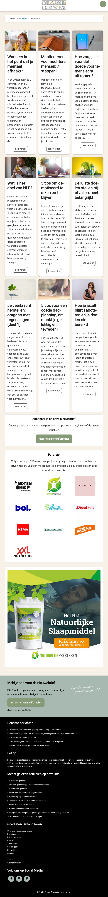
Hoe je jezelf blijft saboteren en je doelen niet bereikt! (86, 315)
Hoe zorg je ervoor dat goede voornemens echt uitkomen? (87, 66)
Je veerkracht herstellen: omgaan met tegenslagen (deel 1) (19, 315)
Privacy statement (15, 837)
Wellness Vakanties (15, 863)
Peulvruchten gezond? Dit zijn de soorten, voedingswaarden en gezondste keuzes (43, 734)
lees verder (20, 148)
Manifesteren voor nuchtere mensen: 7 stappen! (53, 63)
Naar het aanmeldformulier (54, 438)
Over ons (11, 831)
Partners (11, 840)
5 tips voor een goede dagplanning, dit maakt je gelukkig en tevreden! (54, 317)
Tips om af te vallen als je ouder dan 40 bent (27, 801)
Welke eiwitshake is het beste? (22, 804)
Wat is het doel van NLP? (19, 185)
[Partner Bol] (23, 508)
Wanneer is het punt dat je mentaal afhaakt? (20, 63)
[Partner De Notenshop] (23, 486)
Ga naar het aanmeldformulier (26, 702)
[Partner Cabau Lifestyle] (85, 486)
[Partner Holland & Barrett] (53, 530)
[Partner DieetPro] (85, 508)
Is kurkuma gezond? (17, 781)
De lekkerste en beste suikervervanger (26, 817)
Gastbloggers (12, 847)
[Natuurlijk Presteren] (54, 662)
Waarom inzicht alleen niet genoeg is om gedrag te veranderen (35, 730)
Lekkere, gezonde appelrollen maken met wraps (29, 785)
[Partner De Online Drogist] (53, 508)
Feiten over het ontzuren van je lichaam (25, 793)
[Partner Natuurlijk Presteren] (53, 486)
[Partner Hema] (23, 530)
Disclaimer (11, 834)
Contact (10, 853)
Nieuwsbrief (12, 850)
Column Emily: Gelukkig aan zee (22, 738)
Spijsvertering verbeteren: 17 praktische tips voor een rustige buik (36, 742)
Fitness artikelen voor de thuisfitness (24, 808)
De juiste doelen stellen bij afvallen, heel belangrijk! (87, 190)
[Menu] (103, 4)
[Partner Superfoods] (85, 530)
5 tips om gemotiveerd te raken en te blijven (52, 190)
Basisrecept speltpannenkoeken (22, 797)
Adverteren (12, 844)
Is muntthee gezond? (18, 789)
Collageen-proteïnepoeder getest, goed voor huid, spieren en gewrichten (39, 813)
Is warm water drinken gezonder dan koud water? (30, 745)
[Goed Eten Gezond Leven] (54, 5)
